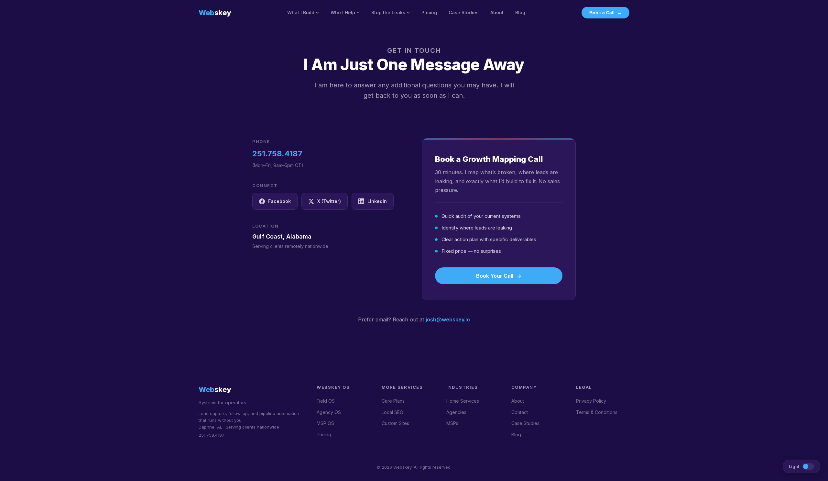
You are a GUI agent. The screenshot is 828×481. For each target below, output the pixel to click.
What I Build (300, 12)
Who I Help (343, 12)
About (497, 12)
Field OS (326, 401)
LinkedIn (377, 201)
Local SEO (392, 412)
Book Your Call (498, 276)
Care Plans (393, 401)
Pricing (429, 12)
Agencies (456, 412)
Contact (519, 412)
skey (215, 12)
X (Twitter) (329, 201)
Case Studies (464, 12)
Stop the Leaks (388, 12)
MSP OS (325, 423)
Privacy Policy (591, 401)
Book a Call (605, 12)
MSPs (452, 423)
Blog (520, 12)
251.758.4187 (277, 153)
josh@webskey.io (448, 319)
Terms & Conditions (596, 412)
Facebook (279, 201)
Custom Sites (395, 423)
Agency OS (329, 412)
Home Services (462, 401)
